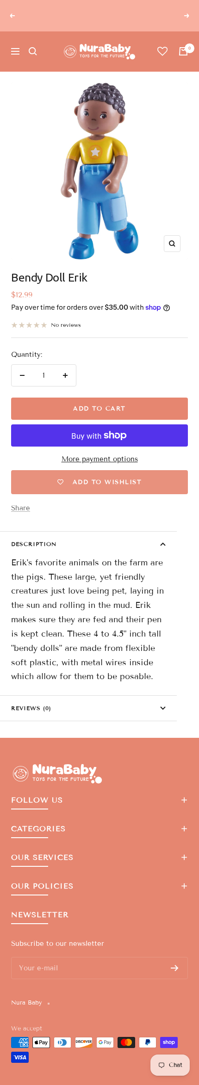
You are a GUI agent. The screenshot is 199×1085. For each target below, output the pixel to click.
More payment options (100, 459)
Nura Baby (26, 1002)
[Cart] (183, 51)
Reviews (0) (31, 708)
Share (20, 508)
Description (33, 543)
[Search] (33, 51)
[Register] (175, 968)
